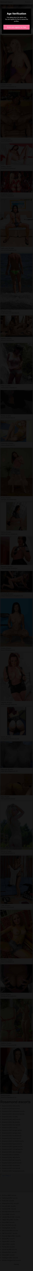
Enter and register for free (16, 27)
